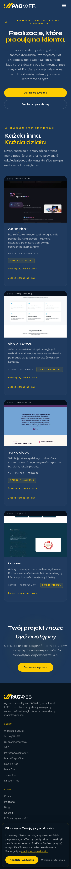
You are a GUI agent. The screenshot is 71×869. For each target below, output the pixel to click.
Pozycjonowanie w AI (16, 753)
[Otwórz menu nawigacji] (64, 5)
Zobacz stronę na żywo (22, 278)
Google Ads (11, 764)
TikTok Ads (10, 775)
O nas (7, 796)
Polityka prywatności (16, 818)
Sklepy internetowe (15, 742)
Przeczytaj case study (22, 268)
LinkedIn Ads (11, 780)
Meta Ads (9, 769)
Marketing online (14, 758)
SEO (6, 747)
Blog (7, 807)
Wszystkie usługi (14, 730)
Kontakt (8, 813)
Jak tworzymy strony (35, 104)
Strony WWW (12, 736)
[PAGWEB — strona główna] (20, 5)
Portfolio (9, 802)
